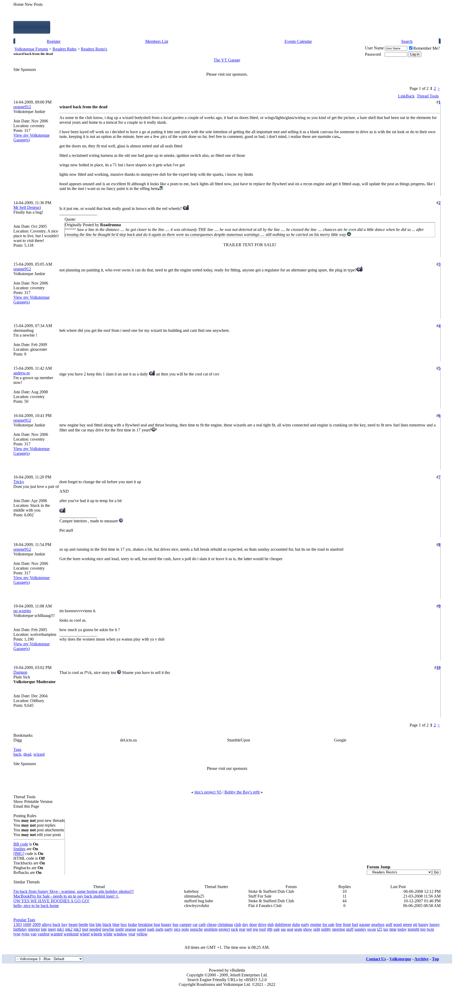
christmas (225, 924)
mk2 (69, 929)
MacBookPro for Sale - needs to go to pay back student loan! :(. (66, 896)
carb (202, 924)
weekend (71, 934)
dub (270, 924)
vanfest (43, 934)
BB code (20, 844)
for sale (328, 924)
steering (338, 929)
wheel (85, 934)
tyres (25, 934)
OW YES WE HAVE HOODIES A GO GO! (51, 901)
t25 (379, 929)
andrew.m (21, 373)
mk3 (77, 929)
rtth (269, 929)
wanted (56, 934)
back (17, 754)
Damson (20, 672)
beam (73, 924)
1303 (17, 924)
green (407, 924)
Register (53, 41)
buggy (166, 924)
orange (130, 929)
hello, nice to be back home (36, 905)
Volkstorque (400, 959)
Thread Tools (428, 96)
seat (290, 929)
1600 (27, 924)
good (397, 924)
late (44, 929)
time (392, 929)
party (168, 929)
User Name (374, 48)
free (339, 924)
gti (415, 924)
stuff (349, 929)
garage (364, 924)
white (107, 934)
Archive (421, 959)
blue (116, 924)
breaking (145, 924)
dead (27, 754)
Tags (17, 749)
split (316, 929)
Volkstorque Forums (31, 49)
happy (423, 924)
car (195, 924)
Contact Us (376, 959)
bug (157, 924)
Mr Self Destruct (27, 207)
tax (385, 929)
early (305, 924)
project (224, 929)
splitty (326, 929)
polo (185, 929)
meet (52, 929)
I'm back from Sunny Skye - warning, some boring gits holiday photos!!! (73, 891)
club (237, 924)
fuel (355, 924)
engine (315, 924)
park (150, 929)
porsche (196, 929)
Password (373, 54)
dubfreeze (283, 924)
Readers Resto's (94, 49)
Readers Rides (64, 49)
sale (277, 929)
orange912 (22, 107)
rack (234, 929)
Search (406, 41)
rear (242, 929)
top (423, 929)
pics (177, 929)
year (131, 934)
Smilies (19, 849)
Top (435, 959)
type (16, 934)
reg (255, 929)
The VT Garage (227, 60)
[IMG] (18, 853)
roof (262, 929)
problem (211, 929)
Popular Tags (24, 920)
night (119, 929)
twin (430, 929)
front (347, 924)
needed (95, 929)
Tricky (18, 482)
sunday (360, 929)
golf (389, 924)
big (92, 924)
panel (141, 929)
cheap (211, 924)
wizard (39, 754)
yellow (142, 934)
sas (283, 929)
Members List (156, 41)
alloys (46, 924)
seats (298, 929)
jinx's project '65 (207, 792)
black (106, 924)
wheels (96, 934)
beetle (83, 924)
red (249, 929)
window (120, 934)
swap (371, 929)
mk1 (60, 929)
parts (159, 929)
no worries (22, 611)
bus (175, 924)
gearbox (378, 924)
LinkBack (406, 96)
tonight (413, 929)
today (402, 929)
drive (262, 924)
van (33, 934)
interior (34, 929)
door (253, 924)
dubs (296, 924)
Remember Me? (426, 48)
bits (98, 924)
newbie (108, 929)
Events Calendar (298, 41)
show (307, 929)
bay (64, 924)
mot (85, 929)
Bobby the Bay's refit (242, 792)
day (245, 924)
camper (185, 924)
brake (132, 924)
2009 (36, 924)
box (124, 924)
